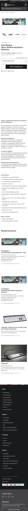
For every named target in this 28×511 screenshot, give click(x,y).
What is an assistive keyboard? (10, 430)
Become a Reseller (7, 443)
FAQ (4, 425)
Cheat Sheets (6, 417)
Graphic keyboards (7, 399)
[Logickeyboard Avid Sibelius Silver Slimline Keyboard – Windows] (14, 27)
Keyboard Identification (22, 57)
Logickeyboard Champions (9, 456)
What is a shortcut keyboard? (9, 427)
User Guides (6, 420)
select (7, 54)
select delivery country (10, 53)
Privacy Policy (5, 481)
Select (25, 1)
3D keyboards (6, 392)
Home (2, 12)
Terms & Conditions (6, 478)
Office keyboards (7, 404)
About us (5, 438)
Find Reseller (6, 453)
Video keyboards (7, 395)
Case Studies (6, 458)
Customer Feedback (7, 468)
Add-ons (5, 407)
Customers (5, 465)
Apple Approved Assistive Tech (10, 463)
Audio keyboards (7, 397)
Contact (5, 440)
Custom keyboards (7, 409)
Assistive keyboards (7, 402)
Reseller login (6, 445)
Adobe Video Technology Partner (10, 461)
